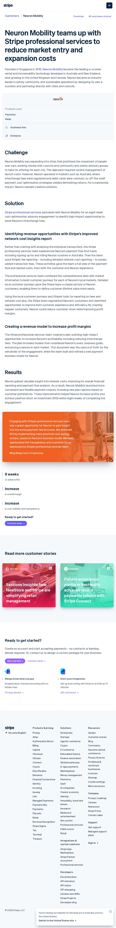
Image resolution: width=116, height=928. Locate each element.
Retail (63, 833)
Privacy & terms (96, 757)
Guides (92, 732)
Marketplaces (67, 770)
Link (35, 796)
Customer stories (97, 736)
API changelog (67, 889)
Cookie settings (96, 781)
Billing (36, 745)
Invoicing (37, 787)
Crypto (36, 766)
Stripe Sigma (39, 825)
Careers (92, 802)
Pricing (36, 732)
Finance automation (70, 758)
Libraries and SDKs (70, 893)
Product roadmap (97, 798)
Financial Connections (44, 779)
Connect (37, 762)
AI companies (67, 787)
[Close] (110, 912)
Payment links (40, 804)
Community (94, 745)
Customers (12, 15)
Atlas (35, 736)
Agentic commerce (70, 741)
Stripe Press (94, 810)
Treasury (37, 838)
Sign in (92, 842)
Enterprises (66, 732)
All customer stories (100, 16)
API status (65, 885)
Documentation (68, 876)
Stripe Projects (68, 898)
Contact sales (14, 523)
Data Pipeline (39, 770)
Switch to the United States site (56, 920)
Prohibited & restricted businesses (94, 765)
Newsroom (94, 806)
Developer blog (68, 902)
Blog (90, 741)
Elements (38, 775)
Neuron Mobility (53, 69)
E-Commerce (67, 749)
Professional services (71, 824)
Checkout (38, 753)
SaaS (63, 783)
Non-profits (66, 820)
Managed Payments (43, 800)
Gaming (64, 796)
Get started (14, 660)
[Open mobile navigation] (109, 5)
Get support (94, 827)
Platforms (65, 779)
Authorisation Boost (43, 741)
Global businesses (70, 762)
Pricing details (13, 692)
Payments (38, 809)
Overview (78, 16)
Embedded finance (70, 753)
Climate (37, 758)
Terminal (37, 834)
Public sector (67, 829)
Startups (65, 736)
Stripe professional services (23, 212)
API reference (68, 692)
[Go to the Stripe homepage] (8, 728)
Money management (71, 775)
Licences (93, 773)
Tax (35, 830)
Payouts (37, 813)
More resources (96, 786)
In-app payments (69, 766)
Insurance (65, 808)
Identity (37, 783)
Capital (36, 749)
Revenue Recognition (44, 821)
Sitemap (92, 777)
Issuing (36, 792)
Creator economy (69, 792)
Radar (36, 817)
